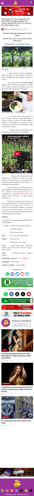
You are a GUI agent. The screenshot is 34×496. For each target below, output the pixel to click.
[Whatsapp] (6, 294)
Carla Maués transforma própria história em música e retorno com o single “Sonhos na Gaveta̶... (17, 389)
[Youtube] (29, 294)
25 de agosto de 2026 (7, 360)
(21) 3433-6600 (24, 258)
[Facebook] (11, 294)
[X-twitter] (23, 294)
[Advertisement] (17, 448)
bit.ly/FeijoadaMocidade (21, 192)
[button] (2, 3)
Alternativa (6, 383)
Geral (4, 350)
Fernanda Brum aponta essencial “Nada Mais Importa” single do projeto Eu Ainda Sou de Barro (16, 356)
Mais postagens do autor (21, 325)
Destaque (6, 417)
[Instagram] (17, 294)
